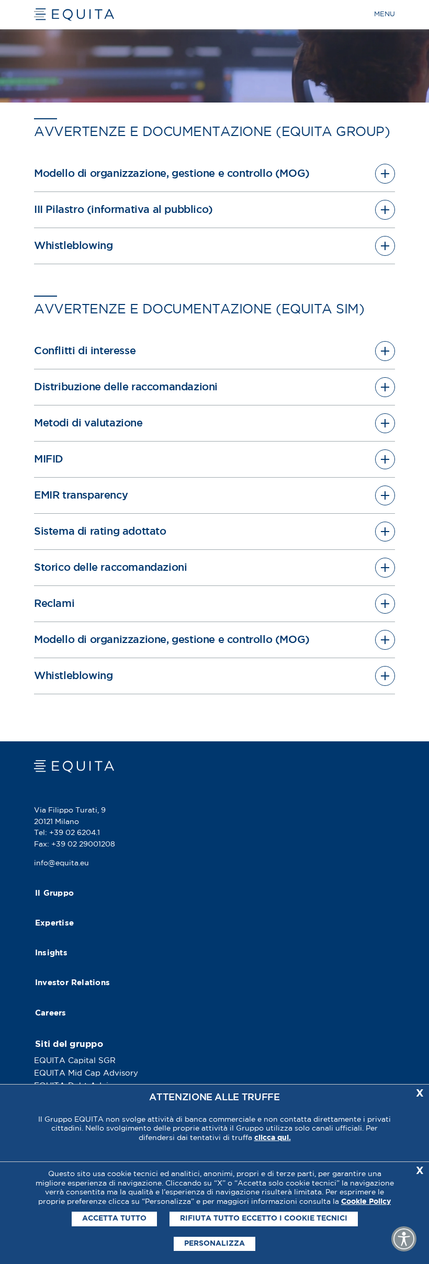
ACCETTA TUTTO (114, 1218)
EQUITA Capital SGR (75, 1060)
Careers (50, 1013)
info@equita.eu (61, 863)
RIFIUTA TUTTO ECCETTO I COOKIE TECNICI (263, 1218)
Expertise (54, 923)
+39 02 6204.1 (74, 833)
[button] (214, 173)
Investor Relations (72, 982)
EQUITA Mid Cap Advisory (86, 1073)
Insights (51, 953)
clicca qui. (272, 1138)
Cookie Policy (366, 1202)
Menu (384, 14)
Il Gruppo (54, 893)
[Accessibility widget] (403, 1238)
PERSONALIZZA (214, 1243)
